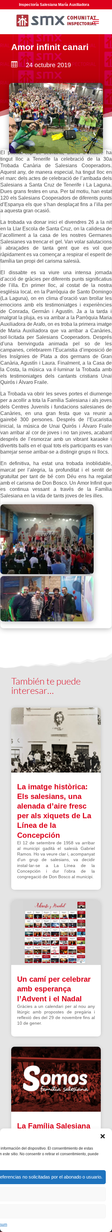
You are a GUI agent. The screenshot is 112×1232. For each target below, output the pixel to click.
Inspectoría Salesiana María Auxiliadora (54, 4)
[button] (103, 1136)
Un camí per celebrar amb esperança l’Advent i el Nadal (54, 989)
